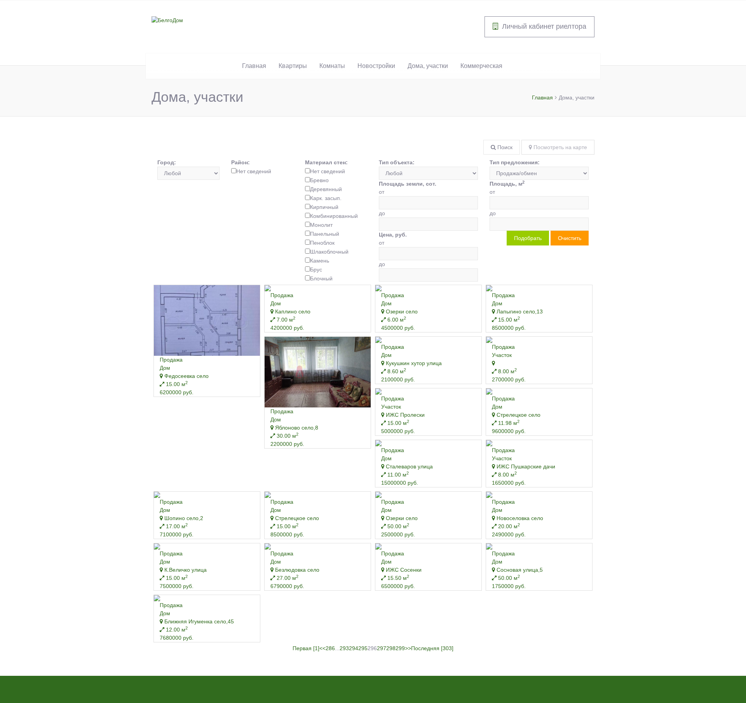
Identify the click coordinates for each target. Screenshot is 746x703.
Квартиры (293, 66)
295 (363, 648)
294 (353, 648)
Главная (254, 66)
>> (408, 648)
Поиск (504, 147)
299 (400, 648)
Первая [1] (306, 648)
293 (344, 648)
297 (381, 648)
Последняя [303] (432, 648)
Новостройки (376, 66)
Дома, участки (428, 66)
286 (330, 648)
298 (391, 648)
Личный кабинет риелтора (544, 26)
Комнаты (332, 66)
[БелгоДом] (167, 20)
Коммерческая (481, 66)
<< (322, 648)
